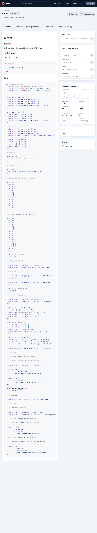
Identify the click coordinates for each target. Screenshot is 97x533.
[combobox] (34, 3)
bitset (5, 13)
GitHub (64, 133)
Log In (91, 3)
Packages (57, 3)
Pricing (67, 3)
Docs (75, 3)
